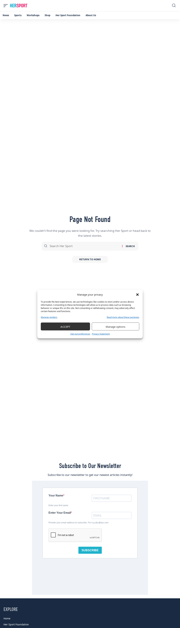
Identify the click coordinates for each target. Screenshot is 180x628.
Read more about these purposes (123, 317)
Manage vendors (49, 317)
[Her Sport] (18, 5)
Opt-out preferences (80, 333)
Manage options (115, 326)
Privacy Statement (101, 333)
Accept (65, 326)
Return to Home (90, 259)
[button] (137, 294)
